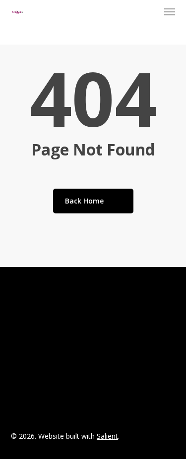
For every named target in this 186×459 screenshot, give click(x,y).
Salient (107, 436)
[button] (169, 12)
